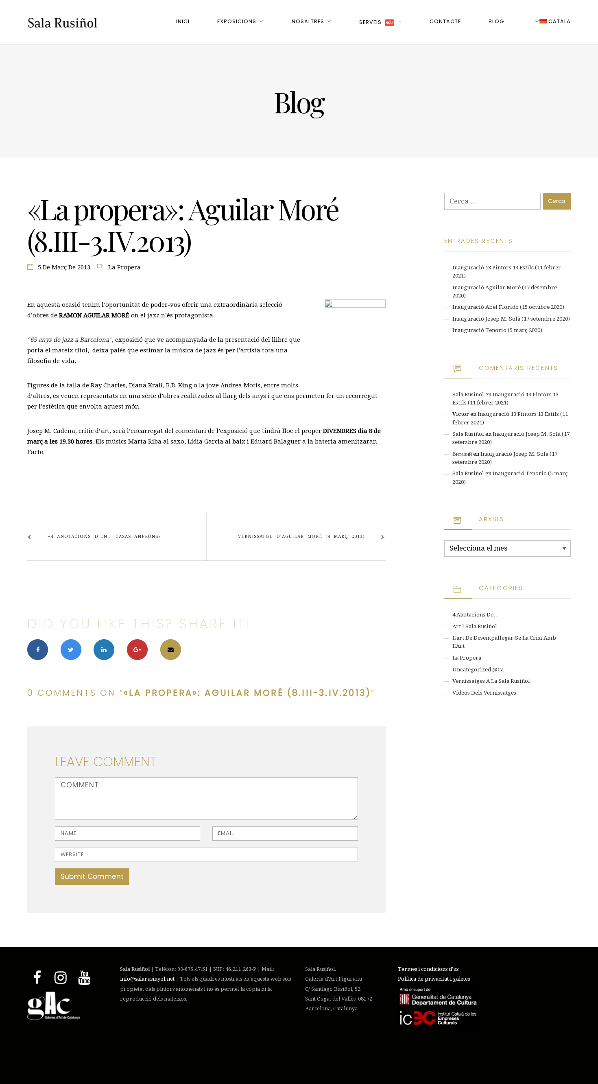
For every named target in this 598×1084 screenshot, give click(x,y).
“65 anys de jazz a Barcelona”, (70, 339)
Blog (496, 21)
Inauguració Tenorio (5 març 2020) (497, 330)
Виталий (462, 454)
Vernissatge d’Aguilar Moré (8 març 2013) (301, 536)
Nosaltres (308, 21)
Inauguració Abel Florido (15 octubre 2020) (508, 307)
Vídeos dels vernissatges (484, 693)
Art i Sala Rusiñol (474, 626)
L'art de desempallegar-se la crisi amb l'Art (504, 642)
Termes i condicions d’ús (428, 969)
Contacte (445, 21)
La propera (124, 267)
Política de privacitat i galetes (434, 979)
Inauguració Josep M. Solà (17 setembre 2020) (511, 319)
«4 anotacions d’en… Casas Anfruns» (104, 536)
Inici (183, 21)
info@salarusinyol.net (147, 979)
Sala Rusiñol (468, 394)
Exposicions (236, 21)
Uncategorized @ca (478, 670)
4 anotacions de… (475, 615)
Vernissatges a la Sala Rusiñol (491, 681)
